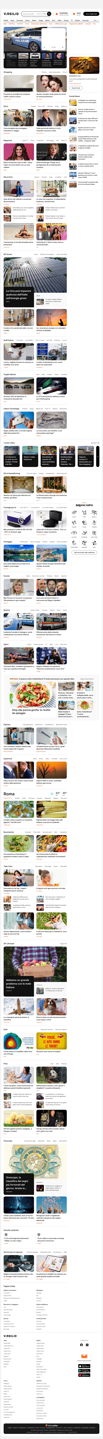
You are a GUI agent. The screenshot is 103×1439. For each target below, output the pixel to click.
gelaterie (39, 1293)
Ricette (77, 20)
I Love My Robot (61, 507)
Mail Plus (12, 24)
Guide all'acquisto (54, 72)
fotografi (38, 1329)
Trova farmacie (40, 1405)
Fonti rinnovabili (62, 254)
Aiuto (5, 1366)
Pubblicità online (45, 1252)
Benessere (7, 133)
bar (37, 1295)
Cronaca (44, 610)
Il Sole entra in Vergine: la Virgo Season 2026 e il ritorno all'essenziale (53, 1188)
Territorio (7, 825)
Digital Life (39, 408)
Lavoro (64, 340)
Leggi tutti (63, 943)
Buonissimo (9, 832)
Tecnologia (7, 99)
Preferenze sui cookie (62, 1430)
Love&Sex (58, 177)
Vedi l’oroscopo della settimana (84, 552)
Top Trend (7, 1279)
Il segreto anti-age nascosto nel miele (50, 888)
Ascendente (63, 1141)
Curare (6, 936)
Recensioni (63, 408)
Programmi (40, 140)
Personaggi (50, 140)
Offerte (44, 72)
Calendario (7, 1361)
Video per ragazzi (61, 1029)
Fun (94, 24)
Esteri (59, 610)
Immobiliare (29, 340)
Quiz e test (63, 758)
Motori (47, 20)
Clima (36, 254)
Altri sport (63, 644)
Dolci (55, 832)
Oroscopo (85, 20)
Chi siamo (33, 1430)
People (33, 106)
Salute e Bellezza (42, 1304)
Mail (5, 24)
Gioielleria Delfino (75, 83)
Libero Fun (39, 1394)
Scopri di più (76, 88)
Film (57, 140)
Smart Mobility (8, 1399)
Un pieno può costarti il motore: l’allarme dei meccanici (86, 157)
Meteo (34, 20)
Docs (51, 24)
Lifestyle (50, 106)
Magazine (8, 140)
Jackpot (88, 24)
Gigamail (6, 1356)
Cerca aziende (40, 1400)
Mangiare (39, 1290)
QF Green (8, 254)
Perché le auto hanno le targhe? (48, 1051)
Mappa (56, 798)
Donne (27, 20)
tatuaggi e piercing (41, 1315)
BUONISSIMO (85, 1427)
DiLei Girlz (8, 177)
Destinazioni (24, 542)
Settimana (41, 1141)
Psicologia (48, 866)
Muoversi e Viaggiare (11, 1304)
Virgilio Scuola (8, 1388)
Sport (12, 20)
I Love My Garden (48, 507)
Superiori (64, 576)
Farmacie (31, 798)
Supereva (8, 759)
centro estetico (40, 1309)
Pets (6, 1064)
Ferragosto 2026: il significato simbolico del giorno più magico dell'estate (48, 1218)
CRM (65, 1252)
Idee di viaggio (35, 542)
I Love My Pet (35, 507)
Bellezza (39, 99)
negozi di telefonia (9, 1326)
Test (65, 177)
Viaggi (41, 20)
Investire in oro (75, 76)
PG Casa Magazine (9, 1412)
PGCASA (42, 1427)
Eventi (24, 798)
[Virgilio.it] (11, 14)
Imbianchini (39, 724)
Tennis (38, 671)
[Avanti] (97, 456)
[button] (62, 47)
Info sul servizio (27, 17)
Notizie (6, 20)
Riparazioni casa (61, 724)
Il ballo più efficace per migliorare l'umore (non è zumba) (21, 899)
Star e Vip (41, 106)
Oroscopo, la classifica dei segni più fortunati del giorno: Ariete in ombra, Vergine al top (18, 1183)
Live (56, 644)
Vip (37, 247)
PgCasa (7, 724)
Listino (56, 374)
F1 (44, 43)
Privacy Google (46, 17)
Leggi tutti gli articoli (86, 679)
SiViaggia (8, 542)
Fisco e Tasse (39, 340)
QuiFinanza (8, 340)
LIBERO (10, 1427)
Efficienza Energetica (47, 254)
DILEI (65, 1427)
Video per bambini (47, 1029)
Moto (43, 374)
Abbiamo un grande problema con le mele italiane (18, 984)
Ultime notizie (35, 610)
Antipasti (28, 832)
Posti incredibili (62, 542)
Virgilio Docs (7, 1353)
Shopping (6, 1383)
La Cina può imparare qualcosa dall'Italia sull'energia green (18, 294)
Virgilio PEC (7, 1348)
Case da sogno (32, 473)
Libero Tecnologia (11, 409)
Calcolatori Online (41, 1416)
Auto (37, 374)
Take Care (8, 866)
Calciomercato (38, 644)
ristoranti (39, 1298)
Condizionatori (41, 751)
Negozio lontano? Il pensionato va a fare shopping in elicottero (85, 462)
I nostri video (9, 443)
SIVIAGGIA (70, 1427)
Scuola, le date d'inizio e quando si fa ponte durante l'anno (87, 111)
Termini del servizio (37, 17)
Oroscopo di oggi (29, 1141)
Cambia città (8, 798)
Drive (27, 24)
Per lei (65, 72)
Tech (53, 20)
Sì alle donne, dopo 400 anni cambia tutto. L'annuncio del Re (88, 121)
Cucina (6, 859)
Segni (55, 1141)
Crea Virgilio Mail (91, 14)
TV (72, 20)
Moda (57, 106)
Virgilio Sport (40, 1346)
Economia (20, 20)
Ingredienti (63, 832)
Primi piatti (36, 832)
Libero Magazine (41, 1372)
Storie (65, 610)
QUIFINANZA (77, 1427)
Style (51, 177)
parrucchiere (40, 1307)
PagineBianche (8, 1415)
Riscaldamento (28, 724)
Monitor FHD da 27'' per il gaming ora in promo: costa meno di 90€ (87, 175)
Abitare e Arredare (10, 1290)
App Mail (6, 1364)
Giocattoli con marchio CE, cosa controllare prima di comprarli (48, 462)
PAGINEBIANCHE (50, 1427)
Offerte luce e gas (61, 24)
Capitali (52, 542)
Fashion (44, 177)
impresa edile (7, 1295)
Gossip (66, 20)
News (32, 140)
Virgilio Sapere (8, 1386)
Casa (5, 500)
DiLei (6, 106)
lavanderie (7, 1321)
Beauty (37, 177)
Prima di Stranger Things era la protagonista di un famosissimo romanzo (48, 164)
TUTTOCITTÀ (59, 1427)
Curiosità (64, 374)
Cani (51, 1064)
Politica (52, 610)
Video (59, 20)
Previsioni (64, 798)
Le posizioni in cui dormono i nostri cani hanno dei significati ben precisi (55, 1096)
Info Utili (49, 340)
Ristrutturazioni (62, 473)
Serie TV (64, 140)
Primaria (49, 576)
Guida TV (25, 140)
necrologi (6, 1329)
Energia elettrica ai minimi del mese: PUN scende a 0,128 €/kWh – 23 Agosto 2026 (88, 139)
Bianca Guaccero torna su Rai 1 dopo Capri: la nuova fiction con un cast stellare (18, 164)
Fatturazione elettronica (39, 24)
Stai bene (6, 893)
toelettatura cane (9, 1324)
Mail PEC (20, 24)
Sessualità (63, 866)
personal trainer (41, 1326)
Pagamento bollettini (76, 24)
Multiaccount (7, 1359)
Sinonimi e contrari (38, 576)
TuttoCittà (6, 1417)
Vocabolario (39, 1410)
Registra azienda (8, 1407)
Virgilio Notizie (40, 1343)
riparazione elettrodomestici (12, 1298)
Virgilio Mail (7, 1343)
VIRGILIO (15, 1427)
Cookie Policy (52, 1430)
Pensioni (57, 340)
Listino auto (7, 1396)
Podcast (64, 1064)
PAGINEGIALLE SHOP (33, 1427)
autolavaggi (7, 1315)
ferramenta (7, 1293)
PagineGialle (7, 1404)
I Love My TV (23, 507)
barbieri (38, 1312)
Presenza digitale (32, 1252)
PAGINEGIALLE (23, 1427)
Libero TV (39, 1374)
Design (41, 473)
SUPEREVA (92, 1427)
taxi (5, 1307)
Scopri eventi (40, 1403)
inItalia (38, 1364)
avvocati (38, 1321)
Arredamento (50, 473)
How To (47, 408)
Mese (48, 1141)
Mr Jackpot (39, 1391)
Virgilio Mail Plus (8, 1346)
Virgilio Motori (10, 374)
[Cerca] (49, 14)
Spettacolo (40, 133)
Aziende (39, 798)
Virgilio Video (40, 1351)
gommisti (6, 1312)
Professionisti (41, 1318)
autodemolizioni (8, 1309)
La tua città (39, 1408)
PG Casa (6, 1409)
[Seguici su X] (87, 1345)
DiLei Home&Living (12, 473)
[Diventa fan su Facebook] (81, 1345)
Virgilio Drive (7, 1351)
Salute (56, 866)
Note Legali (40, 1430)
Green (8, 301)
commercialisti (40, 1324)
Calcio (29, 644)
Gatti (57, 1064)
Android (24, 408)
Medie (57, 576)
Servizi (6, 1318)
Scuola (7, 576)
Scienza (38, 435)
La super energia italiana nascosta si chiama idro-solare (53, 301)
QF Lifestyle (9, 944)
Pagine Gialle (9, 1286)
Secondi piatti (47, 832)
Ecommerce (57, 1252)
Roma (9, 793)
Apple (31, 408)
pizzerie (38, 1301)
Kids (6, 1029)
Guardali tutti (95, 443)
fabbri (5, 1301)
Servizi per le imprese (13, 1252)
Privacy (46, 1430)
